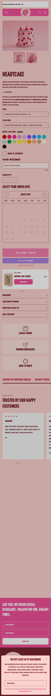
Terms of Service (24, 691)
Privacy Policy (39, 689)
